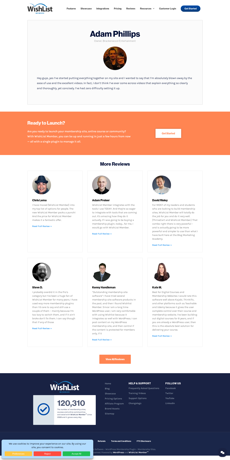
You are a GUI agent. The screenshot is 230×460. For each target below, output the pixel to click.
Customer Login (167, 8)
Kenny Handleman (103, 287)
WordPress (118, 452)
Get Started (190, 8)
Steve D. (37, 287)
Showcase (86, 8)
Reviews (130, 8)
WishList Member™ (138, 452)
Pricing (118, 8)
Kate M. (157, 287)
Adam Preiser (101, 200)
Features (71, 8)
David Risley (160, 200)
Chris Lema (39, 200)
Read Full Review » (42, 226)
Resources (145, 8)
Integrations (102, 8)
